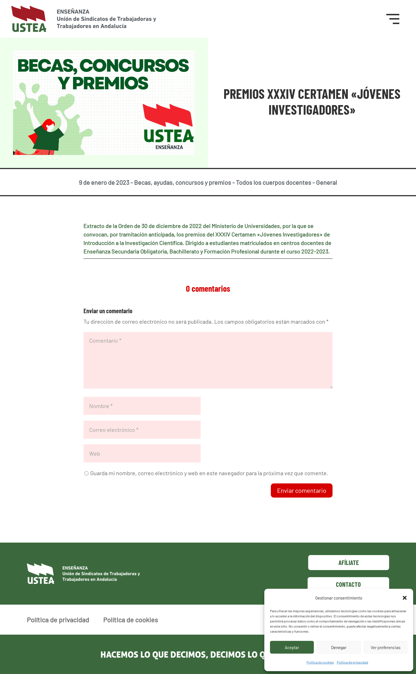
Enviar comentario (301, 490)
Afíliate (348, 562)
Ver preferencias (385, 647)
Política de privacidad (352, 662)
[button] (405, 598)
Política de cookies (320, 662)
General (326, 182)
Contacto (348, 584)
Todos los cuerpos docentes (273, 182)
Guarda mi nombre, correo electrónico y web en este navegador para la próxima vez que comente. (209, 473)
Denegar (338, 647)
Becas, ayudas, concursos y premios (182, 182)
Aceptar (292, 647)
